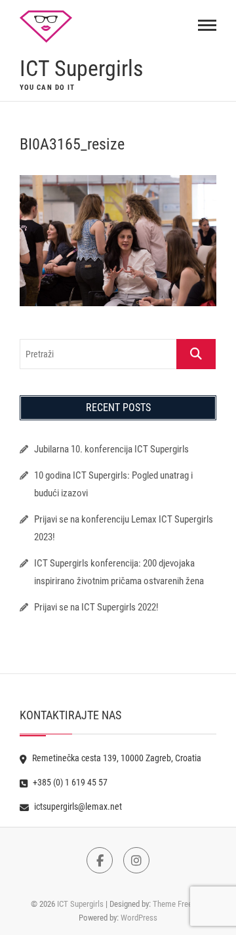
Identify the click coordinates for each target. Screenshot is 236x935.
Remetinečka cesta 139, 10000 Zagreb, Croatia (115, 758)
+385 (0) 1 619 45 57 (69, 782)
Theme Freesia (177, 904)
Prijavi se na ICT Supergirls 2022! (96, 607)
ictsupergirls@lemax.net (77, 806)
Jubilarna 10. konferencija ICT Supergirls (112, 449)
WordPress (139, 918)
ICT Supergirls (81, 68)
